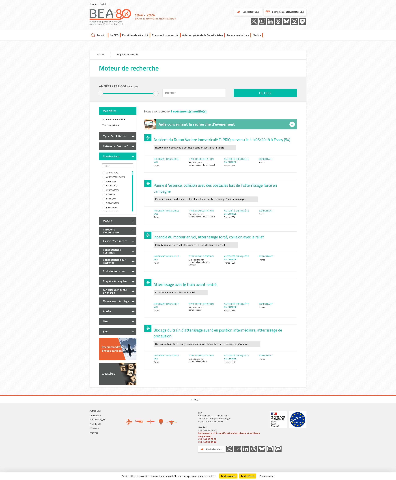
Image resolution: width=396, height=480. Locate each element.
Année (107, 311)
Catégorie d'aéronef (115, 146)
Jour (105, 331)
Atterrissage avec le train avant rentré (185, 284)
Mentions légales (98, 419)
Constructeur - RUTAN (116, 119)
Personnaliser (266, 476)
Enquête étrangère (115, 281)
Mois (106, 321)
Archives (94, 432)
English (103, 4)
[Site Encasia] (297, 427)
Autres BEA (95, 410)
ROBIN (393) (111, 185)
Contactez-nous (250, 12)
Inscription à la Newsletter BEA (288, 12)
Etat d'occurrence (114, 271)
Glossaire (108, 373)
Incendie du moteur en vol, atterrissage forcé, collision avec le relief (209, 237)
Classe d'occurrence (115, 241)
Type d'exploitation (115, 136)
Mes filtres (109, 110)
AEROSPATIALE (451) (115, 177)
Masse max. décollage (116, 301)
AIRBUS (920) (112, 172)
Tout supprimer (110, 125)
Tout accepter (228, 476)
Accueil (101, 35)
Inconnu (262, 307)
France (262, 162)
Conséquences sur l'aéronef (114, 261)
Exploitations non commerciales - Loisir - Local (202, 163)
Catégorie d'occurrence (111, 231)
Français (93, 4)
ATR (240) (110, 194)
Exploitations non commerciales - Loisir (198, 360)
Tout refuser (248, 476)
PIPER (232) (111, 198)
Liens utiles (95, 415)
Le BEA (114, 35)
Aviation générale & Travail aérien (202, 35)
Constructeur (111, 156)
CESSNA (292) (112, 190)
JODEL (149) (111, 207)
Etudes (257, 35)
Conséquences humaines (112, 251)
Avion (156, 165)
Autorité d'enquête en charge (115, 291)
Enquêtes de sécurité (135, 35)
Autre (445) (111, 181)
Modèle (107, 220)
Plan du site (95, 423)
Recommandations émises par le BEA (114, 349)
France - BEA (229, 165)
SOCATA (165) (112, 203)
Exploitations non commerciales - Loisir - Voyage (199, 262)
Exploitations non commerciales (196, 308)
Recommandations (238, 35)
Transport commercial (165, 35)
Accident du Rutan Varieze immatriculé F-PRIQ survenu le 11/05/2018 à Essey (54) (222, 140)
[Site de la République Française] (278, 427)
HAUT (197, 399)
